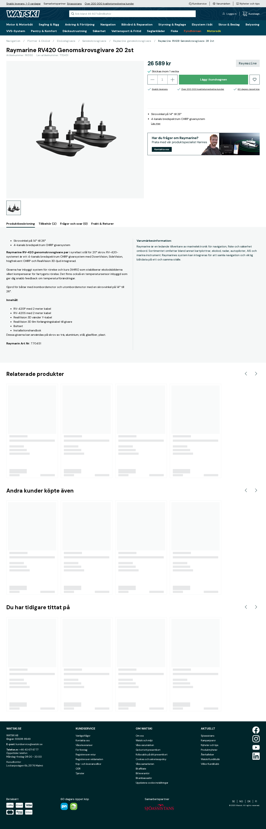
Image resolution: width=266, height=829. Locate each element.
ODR (78, 768)
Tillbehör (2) (47, 224)
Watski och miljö (144, 740)
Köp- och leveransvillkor (88, 764)
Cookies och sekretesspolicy (151, 759)
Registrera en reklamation (89, 759)
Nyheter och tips (209, 745)
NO (241, 801)
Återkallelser (207, 754)
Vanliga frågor (83, 735)
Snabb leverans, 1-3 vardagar (23, 3)
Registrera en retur (86, 754)
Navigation (13, 41)
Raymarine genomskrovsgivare (132, 41)
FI (256, 801)
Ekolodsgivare (66, 41)
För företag (81, 749)
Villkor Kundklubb (210, 764)
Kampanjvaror (208, 740)
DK (249, 801)
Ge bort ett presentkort (148, 749)
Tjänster (80, 773)
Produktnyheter (209, 749)
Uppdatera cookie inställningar (152, 782)
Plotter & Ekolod (39, 41)
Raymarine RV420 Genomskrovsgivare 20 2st (186, 41)
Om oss (140, 735)
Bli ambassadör (144, 778)
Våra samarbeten (145, 764)
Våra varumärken (145, 745)
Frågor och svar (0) (74, 224)
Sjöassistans (74, 3)
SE (233, 801)
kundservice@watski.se (29, 744)
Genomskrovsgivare (94, 41)
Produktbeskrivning (20, 224)
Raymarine (248, 63)
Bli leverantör (143, 773)
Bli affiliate (141, 768)
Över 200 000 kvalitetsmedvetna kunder (109, 3)
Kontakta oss (83, 740)
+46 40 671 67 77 (29, 749)
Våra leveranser (84, 745)
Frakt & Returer (102, 224)
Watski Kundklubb (210, 759)
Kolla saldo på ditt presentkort (151, 754)
